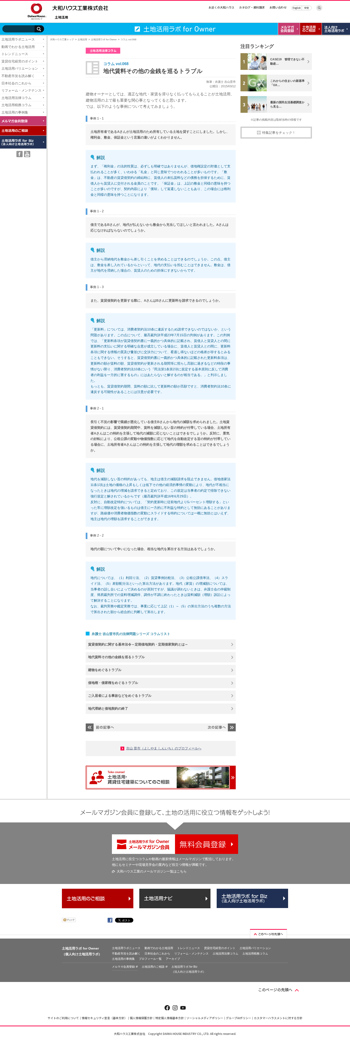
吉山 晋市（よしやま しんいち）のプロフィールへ (163, 748)
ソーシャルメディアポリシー (204, 1018)
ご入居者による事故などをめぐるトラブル (119, 695)
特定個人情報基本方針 (169, 1018)
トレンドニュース (14, 54)
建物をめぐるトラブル (104, 670)
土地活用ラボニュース (18, 39)
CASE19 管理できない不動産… (287, 61)
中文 (306, 8)
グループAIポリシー (238, 1018)
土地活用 (61, 17)
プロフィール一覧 (150, 958)
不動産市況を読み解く (18, 76)
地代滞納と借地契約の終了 (108, 708)
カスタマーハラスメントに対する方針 (278, 1018)
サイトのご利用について (63, 1018)
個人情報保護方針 (141, 1018)
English (297, 8)
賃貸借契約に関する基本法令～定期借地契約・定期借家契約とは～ (138, 644)
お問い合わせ (278, 7)
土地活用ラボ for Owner (104, 39)
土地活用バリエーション (19, 68)
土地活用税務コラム (16, 105)
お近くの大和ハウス (221, 7)
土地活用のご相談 (153, 966)
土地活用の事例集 (14, 112)
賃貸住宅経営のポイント (19, 61)
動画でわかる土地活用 (18, 47)
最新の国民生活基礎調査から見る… (287, 104)
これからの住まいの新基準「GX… (287, 83)
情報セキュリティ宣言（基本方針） (104, 1018)
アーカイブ (173, 958)
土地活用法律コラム (16, 98)
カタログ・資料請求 (252, 7)
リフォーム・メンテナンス (21, 90)
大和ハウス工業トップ (62, 39)
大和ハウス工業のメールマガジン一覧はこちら (152, 871)
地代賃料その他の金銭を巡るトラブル (116, 657)
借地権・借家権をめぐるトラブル (113, 683)
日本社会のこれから (16, 83)
